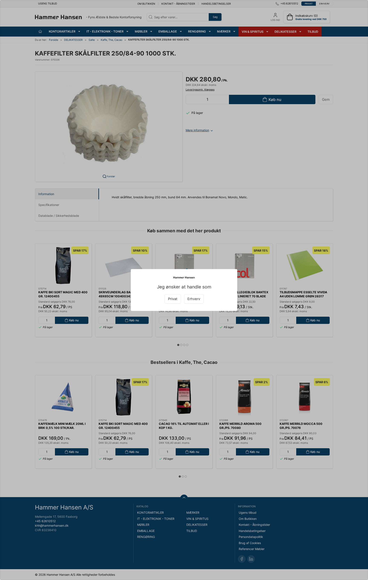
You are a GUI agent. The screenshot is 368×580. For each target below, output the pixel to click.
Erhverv (193, 299)
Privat (172, 299)
